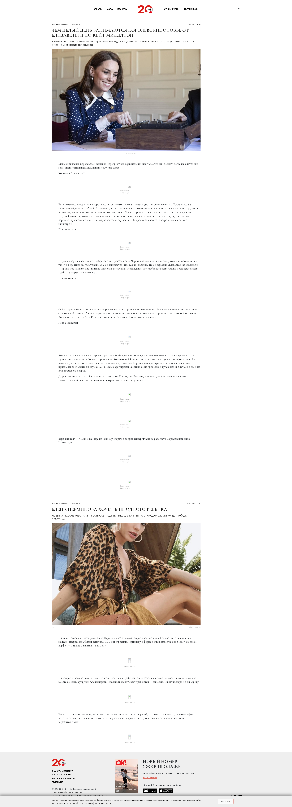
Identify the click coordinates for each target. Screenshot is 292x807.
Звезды (98, 9)
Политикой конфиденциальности (94, 803)
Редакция (57, 782)
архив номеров (150, 778)
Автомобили (191, 9)
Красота (122, 9)
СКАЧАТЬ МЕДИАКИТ (62, 771)
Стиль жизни (171, 9)
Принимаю (225, 801)
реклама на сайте (62, 775)
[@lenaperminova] (130, 660)
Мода (110, 9)
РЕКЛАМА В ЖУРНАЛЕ (63, 778)
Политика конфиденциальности (67, 792)
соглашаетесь (61, 803)
